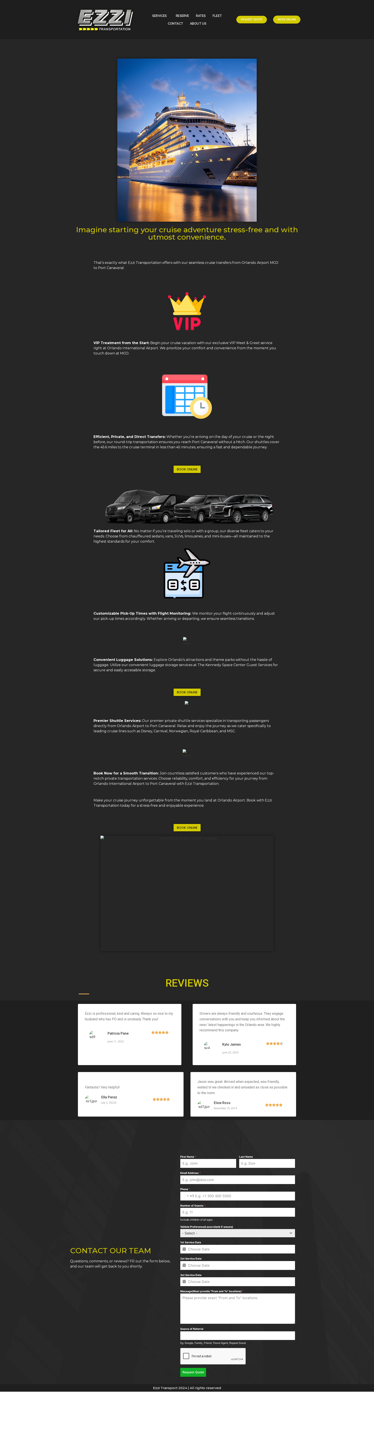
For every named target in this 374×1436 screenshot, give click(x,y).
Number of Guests (193, 1205)
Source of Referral (191, 1328)
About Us (198, 23)
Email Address (190, 1173)
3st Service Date (191, 1275)
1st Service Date (190, 1242)
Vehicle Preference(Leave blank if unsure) (206, 1226)
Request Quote (193, 1372)
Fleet (217, 16)
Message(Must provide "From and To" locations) (212, 1291)
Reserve (182, 16)
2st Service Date (191, 1258)
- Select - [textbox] (189, 1233)
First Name (188, 1156)
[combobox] (187, 1196)
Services (159, 16)
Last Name (246, 1156)
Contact (175, 23)
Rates (201, 16)
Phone (185, 1189)
